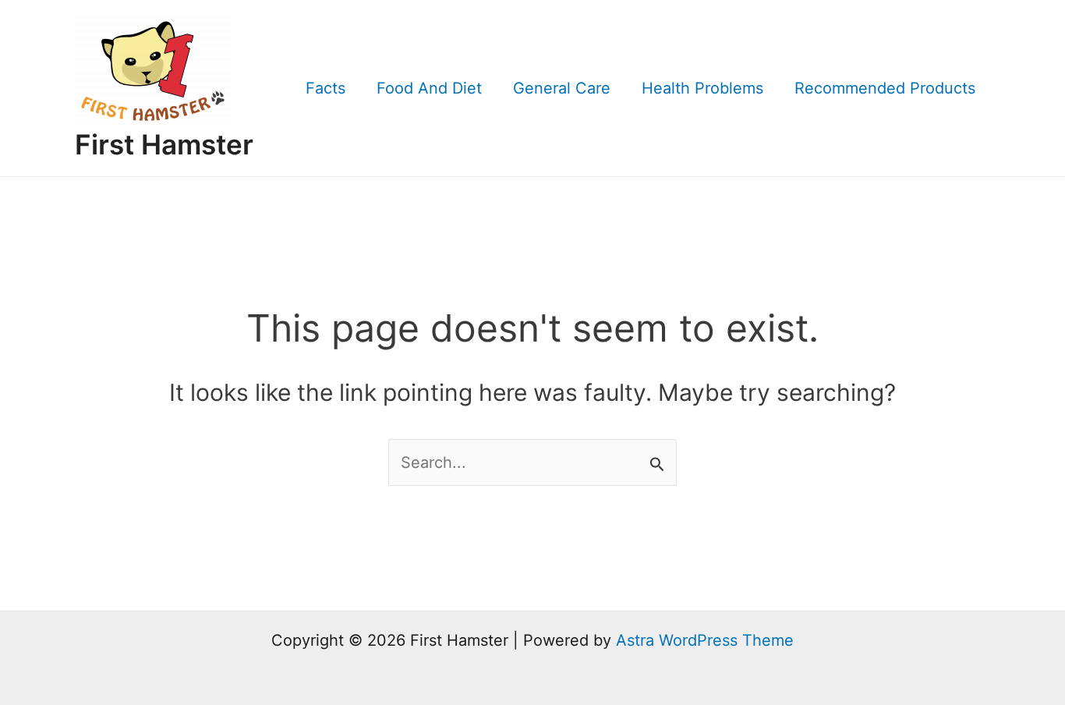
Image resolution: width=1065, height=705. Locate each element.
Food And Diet (429, 88)
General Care (561, 88)
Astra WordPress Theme (705, 640)
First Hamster (164, 144)
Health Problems (702, 88)
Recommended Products (884, 88)
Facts (325, 88)
